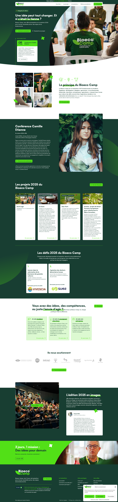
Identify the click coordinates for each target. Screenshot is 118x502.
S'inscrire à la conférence (25, 161)
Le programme (81, 486)
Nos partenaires (98, 480)
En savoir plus (65, 102)
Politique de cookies (94, 499)
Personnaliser (111, 496)
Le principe (65, 4)
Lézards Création (26, 500)
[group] (25, 216)
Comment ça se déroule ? (65, 482)
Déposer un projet (98, 484)
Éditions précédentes (85, 4)
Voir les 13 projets (97, 184)
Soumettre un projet (39, 31)
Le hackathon (74, 4)
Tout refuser (100, 496)
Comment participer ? (64, 484)
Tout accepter (89, 496)
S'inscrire (98, 4)
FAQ (79, 484)
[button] (115, 487)
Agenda (80, 488)
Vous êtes (58, 4)
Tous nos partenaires (59, 370)
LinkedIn (18, 458)
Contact (96, 482)
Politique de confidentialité (104, 499)
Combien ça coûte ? (83, 482)
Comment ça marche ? (24, 31)
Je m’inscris (23, 59)
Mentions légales (63, 500)
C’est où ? (80, 480)
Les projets (62, 480)
